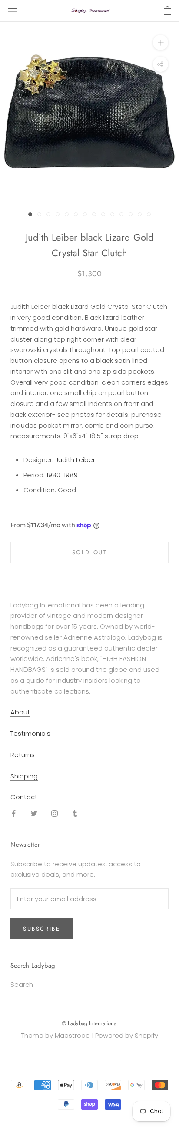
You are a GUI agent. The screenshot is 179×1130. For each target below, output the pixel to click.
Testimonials (30, 733)
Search (21, 984)
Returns (22, 754)
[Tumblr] (75, 813)
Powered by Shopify (126, 1035)
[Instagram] (54, 813)
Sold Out (89, 552)
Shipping (24, 776)
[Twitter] (34, 813)
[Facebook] (13, 813)
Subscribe (41, 929)
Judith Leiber (75, 459)
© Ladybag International (90, 1023)
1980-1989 (62, 474)
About (20, 712)
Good (67, 489)
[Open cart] (167, 11)
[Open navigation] (12, 10)
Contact (23, 796)
